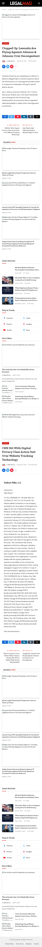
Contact (36, 944)
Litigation (5, 43)
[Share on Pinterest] (11, 66)
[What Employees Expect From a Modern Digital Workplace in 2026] (7, 290)
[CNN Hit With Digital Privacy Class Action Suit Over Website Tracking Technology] (21, 426)
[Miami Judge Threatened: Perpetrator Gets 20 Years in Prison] (21, 158)
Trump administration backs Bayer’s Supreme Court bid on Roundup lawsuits (26, 300)
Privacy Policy (9, 944)
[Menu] (3, 3)
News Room (11, 61)
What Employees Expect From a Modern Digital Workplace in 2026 (26, 290)
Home (3, 9)
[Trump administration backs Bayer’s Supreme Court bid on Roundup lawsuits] (7, 300)
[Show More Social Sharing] (15, 66)
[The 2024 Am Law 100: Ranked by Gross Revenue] (21, 355)
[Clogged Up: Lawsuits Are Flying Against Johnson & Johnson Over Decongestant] (21, 26)
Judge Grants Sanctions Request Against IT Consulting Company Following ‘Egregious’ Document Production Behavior (18, 244)
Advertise (29, 944)
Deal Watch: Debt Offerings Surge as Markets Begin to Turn (30, 130)
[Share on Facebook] (4, 66)
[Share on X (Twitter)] (7, 66)
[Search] (39, 3)
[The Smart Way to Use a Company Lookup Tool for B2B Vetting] (7, 280)
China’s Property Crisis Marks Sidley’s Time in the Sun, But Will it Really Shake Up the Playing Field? (11, 658)
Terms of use (20, 944)
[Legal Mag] (21, 3)
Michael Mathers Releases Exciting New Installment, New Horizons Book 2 (27, 270)
